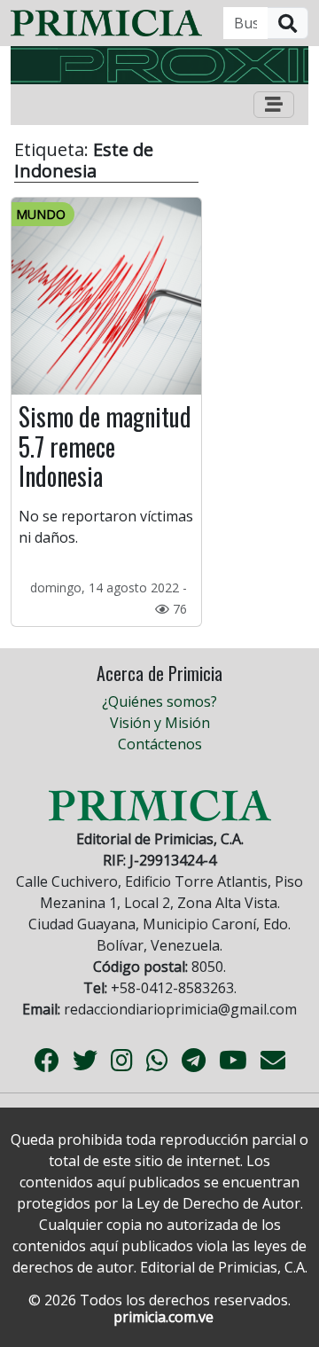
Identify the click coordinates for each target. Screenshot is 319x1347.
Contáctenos (160, 744)
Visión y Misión (160, 722)
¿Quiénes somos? (159, 701)
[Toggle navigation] (273, 104)
